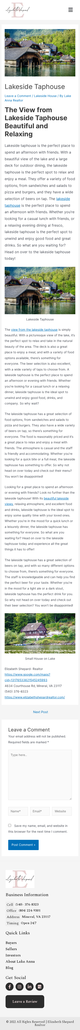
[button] (25, 1001)
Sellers (11, 949)
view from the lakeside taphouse (34, 329)
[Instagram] (20, 987)
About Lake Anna (20, 961)
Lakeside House (45, 96)
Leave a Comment (18, 96)
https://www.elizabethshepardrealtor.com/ (35, 697)
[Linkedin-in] (30, 987)
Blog (9, 968)
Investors (13, 955)
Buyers (11, 943)
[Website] (62, 812)
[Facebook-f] (10, 987)
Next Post (40, 712)
